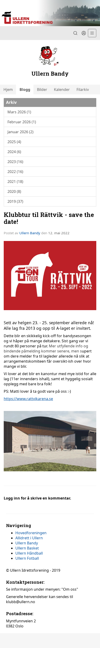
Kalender (62, 89)
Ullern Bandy (29, 233)
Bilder (42, 89)
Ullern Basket (27, 548)
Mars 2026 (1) (19, 111)
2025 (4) (14, 141)
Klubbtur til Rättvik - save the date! (49, 217)
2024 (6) (14, 151)
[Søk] (75, 33)
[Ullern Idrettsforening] (50, 13)
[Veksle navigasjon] (92, 33)
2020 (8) (14, 191)
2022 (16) (15, 171)
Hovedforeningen (31, 532)
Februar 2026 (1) (21, 121)
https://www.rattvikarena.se (28, 398)
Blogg (25, 89)
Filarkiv (83, 89)
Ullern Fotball (27, 558)
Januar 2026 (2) (20, 131)
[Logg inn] (84, 33)
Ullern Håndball (29, 553)
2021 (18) (15, 181)
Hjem (8, 89)
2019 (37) (15, 201)
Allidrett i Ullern (29, 537)
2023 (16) (15, 161)
